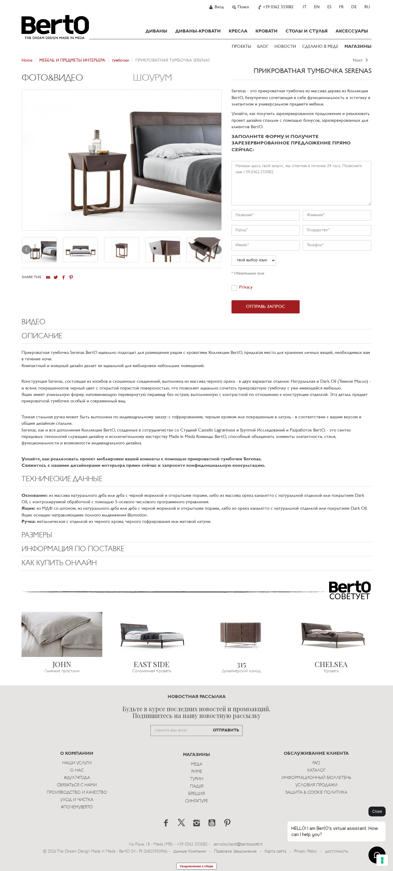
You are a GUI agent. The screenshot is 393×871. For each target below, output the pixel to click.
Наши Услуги (76, 763)
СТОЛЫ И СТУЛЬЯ (307, 31)
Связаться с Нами (77, 785)
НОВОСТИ (285, 46)
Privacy (246, 287)
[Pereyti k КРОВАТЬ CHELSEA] (331, 634)
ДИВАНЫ (156, 31)
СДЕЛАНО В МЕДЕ (320, 46)
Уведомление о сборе (196, 866)
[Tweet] (55, 277)
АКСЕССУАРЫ (352, 31)
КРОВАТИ (266, 31)
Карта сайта (275, 851)
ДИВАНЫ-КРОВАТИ (198, 31)
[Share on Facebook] (63, 277)
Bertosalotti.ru (55, 27)
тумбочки (120, 60)
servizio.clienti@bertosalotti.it (238, 844)
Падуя (196, 786)
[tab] (77, 81)
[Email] (48, 277)
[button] (196, 323)
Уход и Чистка (76, 800)
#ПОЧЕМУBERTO (77, 807)
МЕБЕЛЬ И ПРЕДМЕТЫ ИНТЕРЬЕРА (72, 60)
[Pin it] (71, 277)
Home (27, 60)
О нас (77, 770)
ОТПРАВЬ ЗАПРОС (265, 307)
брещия (196, 794)
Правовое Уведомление (235, 851)
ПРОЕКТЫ (241, 46)
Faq (316, 763)
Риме (196, 771)
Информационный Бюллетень (316, 778)
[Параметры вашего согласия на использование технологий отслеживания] (382, 860)
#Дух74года (77, 778)
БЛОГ (262, 46)
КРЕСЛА (238, 31)
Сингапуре (196, 801)
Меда (196, 764)
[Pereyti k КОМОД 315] (241, 634)
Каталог (316, 770)
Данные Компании (189, 851)
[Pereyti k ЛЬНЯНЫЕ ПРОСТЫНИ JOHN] (61, 634)
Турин (196, 779)
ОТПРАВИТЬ (226, 730)
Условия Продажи (316, 785)
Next (358, 60)
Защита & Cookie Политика (316, 792)
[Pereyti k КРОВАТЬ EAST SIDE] (151, 634)
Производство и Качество (77, 792)
